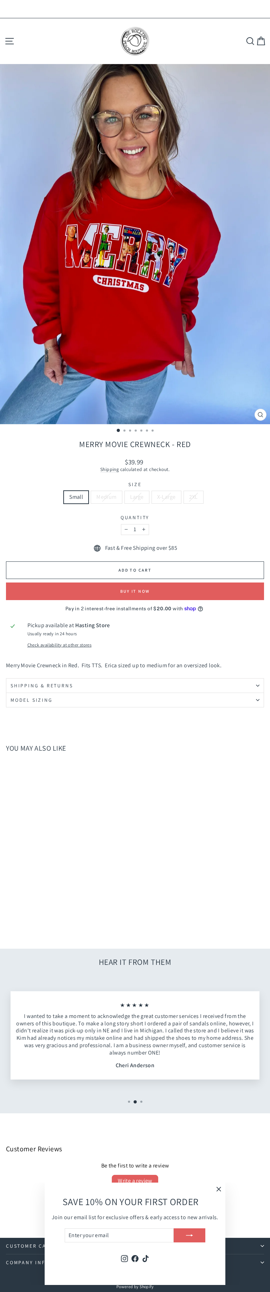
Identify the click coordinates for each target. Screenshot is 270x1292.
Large (137, 497)
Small (76, 497)
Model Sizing (32, 700)
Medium (106, 497)
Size (134, 484)
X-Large (166, 497)
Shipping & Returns (42, 685)
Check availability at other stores (59, 645)
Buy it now (135, 591)
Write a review (135, 1180)
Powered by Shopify (135, 1286)
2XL (193, 497)
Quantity (135, 517)
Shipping (109, 469)
